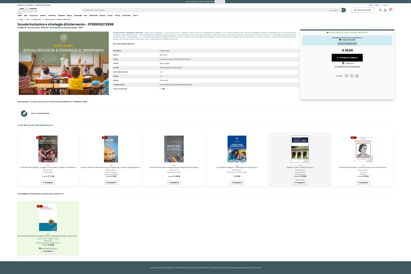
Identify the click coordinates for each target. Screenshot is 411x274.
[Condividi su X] (352, 76)
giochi (117, 16)
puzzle (110, 16)
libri (25, 16)
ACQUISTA (49, 183)
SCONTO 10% (220, 1)
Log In (386, 5)
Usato (135, 16)
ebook (69, 16)
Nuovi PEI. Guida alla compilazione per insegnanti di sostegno (174, 167)
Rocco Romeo (34, 27)
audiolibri (78, 16)
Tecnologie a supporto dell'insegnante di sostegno (237, 167)
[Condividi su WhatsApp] (357, 76)
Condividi (339, 76)
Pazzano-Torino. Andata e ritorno (300, 167)
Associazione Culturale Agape (171, 67)
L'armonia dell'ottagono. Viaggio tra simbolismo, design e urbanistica (48, 167)
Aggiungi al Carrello (348, 58)
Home (20, 16)
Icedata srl (247, 268)
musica (102, 16)
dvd (85, 16)
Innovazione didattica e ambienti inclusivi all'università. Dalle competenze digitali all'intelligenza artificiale (60, 236)
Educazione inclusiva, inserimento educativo (176, 85)
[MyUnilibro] (385, 10)
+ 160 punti (349, 63)
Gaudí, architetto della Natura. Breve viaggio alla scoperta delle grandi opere (112, 167)
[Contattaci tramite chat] (380, 10)
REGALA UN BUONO (364, 10)
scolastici (33, 16)
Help (378, 5)
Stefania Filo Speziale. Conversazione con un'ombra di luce (362, 167)
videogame (93, 16)
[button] (391, 10)
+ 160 (161, 89)
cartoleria (126, 16)
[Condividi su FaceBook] (347, 76)
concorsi (52, 16)
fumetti (43, 16)
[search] (344, 10)
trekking (61, 16)
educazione (164, 80)
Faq (372, 5)
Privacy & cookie (256, 268)
